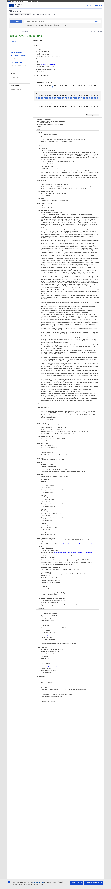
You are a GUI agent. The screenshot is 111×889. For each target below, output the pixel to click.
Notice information (16, 89)
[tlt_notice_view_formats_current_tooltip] (97, 115)
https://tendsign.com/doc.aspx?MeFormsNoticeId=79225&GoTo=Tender (73, 552)
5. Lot (12, 81)
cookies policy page (38, 882)
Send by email (18, 62)
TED (10, 31)
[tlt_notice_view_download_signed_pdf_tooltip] (52, 87)
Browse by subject (59, 25)
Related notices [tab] (14, 45)
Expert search (49, 25)
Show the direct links (20, 55)
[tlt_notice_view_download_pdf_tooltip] (36, 98)
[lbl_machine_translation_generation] (52, 104)
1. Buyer (13, 73)
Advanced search (40, 25)
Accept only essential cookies (93, 882)
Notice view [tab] (13, 41)
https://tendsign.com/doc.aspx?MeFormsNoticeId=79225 (78, 543)
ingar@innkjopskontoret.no (48, 64)
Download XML (18, 52)
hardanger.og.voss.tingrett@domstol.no (55, 666)
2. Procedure (14, 77)
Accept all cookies (76, 882)
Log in (91, 5)
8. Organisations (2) (16, 85)
